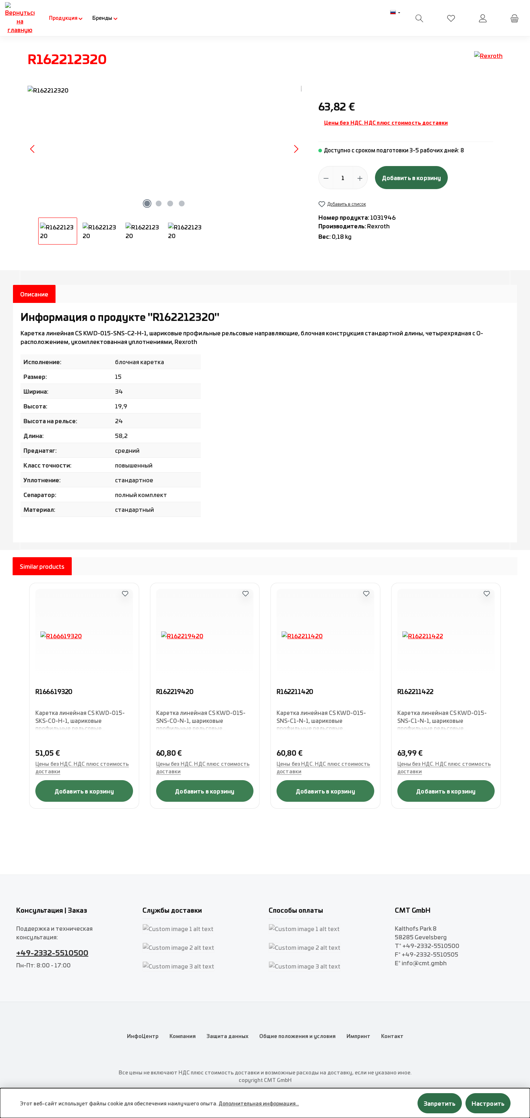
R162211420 (295, 692)
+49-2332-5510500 (52, 952)
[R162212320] (164, 149)
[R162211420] (325, 635)
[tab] (34, 294)
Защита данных (227, 1035)
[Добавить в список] (125, 593)
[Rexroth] (488, 61)
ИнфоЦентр (143, 1035)
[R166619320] (84, 635)
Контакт (392, 1035)
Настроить (488, 1103)
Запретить (439, 1103)
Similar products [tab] (42, 566)
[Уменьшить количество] (326, 177)
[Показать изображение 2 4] (159, 203)
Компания (182, 1035)
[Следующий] (296, 149)
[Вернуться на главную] (20, 18)
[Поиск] (419, 18)
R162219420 (175, 692)
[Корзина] (514, 18)
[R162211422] (446, 635)
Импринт (358, 1035)
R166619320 (53, 692)
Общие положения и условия (297, 1035)
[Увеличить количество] (360, 177)
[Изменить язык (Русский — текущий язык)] (395, 12)
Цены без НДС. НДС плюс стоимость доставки (386, 122)
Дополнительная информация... (258, 1103)
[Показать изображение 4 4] (182, 203)
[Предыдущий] (32, 149)
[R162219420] (205, 635)
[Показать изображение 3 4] (170, 203)
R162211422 (415, 692)
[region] (164, 165)
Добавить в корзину (411, 177)
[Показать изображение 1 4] (147, 203)
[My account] (482, 18)
